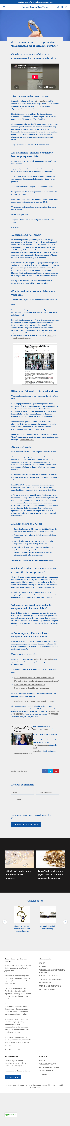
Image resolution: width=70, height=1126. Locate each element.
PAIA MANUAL (45, 983)
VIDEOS (42, 967)
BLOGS (42, 963)
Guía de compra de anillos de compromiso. (31, 688)
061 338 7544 (52, 714)
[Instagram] (14, 1049)
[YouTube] (23, 1049)
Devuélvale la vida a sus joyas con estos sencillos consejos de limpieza (50, 874)
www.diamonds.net (41, 745)
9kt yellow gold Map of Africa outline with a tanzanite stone (22, 928)
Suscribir (12, 1077)
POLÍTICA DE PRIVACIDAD (50, 979)
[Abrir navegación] (4, 7)
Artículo (36, 751)
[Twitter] (10, 1049)
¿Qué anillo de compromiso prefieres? (29, 685)
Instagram (47, 729)
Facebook (8, 991)
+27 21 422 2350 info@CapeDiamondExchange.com (35, 2)
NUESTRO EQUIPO (47, 1071)
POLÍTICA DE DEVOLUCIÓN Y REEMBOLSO (52, 971)
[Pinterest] (19, 1049)
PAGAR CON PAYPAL (48, 990)
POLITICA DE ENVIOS (48, 976)
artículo (50, 335)
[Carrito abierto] (66, 7)
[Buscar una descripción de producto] (62, 7)
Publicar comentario (26, 824)
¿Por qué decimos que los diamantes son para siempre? (36, 681)
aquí (35, 748)
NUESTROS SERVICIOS (49, 1067)
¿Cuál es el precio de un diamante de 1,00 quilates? (18, 874)
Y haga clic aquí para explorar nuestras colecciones (32, 701)
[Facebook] (5, 1049)
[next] (65, 922)
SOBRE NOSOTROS (47, 1064)
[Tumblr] (28, 1049)
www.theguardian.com (20, 338)
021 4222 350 (53, 711)
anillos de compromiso (43, 659)
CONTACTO (44, 1074)
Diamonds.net (42, 101)
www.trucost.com (27, 440)
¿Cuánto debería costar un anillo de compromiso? (34, 678)
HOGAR (42, 1061)
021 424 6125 (17, 714)
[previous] (5, 922)
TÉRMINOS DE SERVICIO (50, 986)
